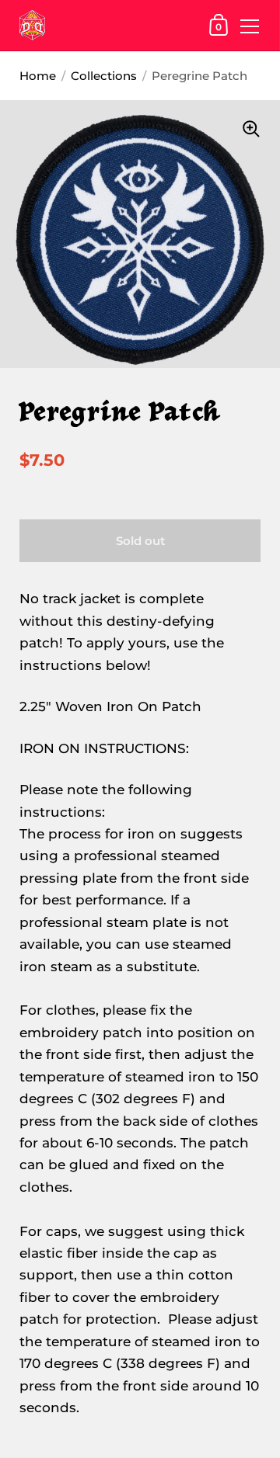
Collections (104, 75)
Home (37, 75)
